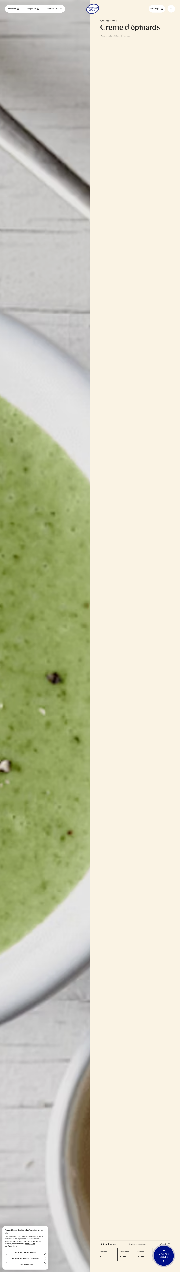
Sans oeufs (127, 36)
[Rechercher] (171, 9)
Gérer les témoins (25, 1264)
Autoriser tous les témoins (25, 1252)
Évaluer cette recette (137, 1244)
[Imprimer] (169, 1244)
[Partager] (165, 1244)
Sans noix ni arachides (110, 36)
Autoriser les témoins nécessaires (25, 1258)
